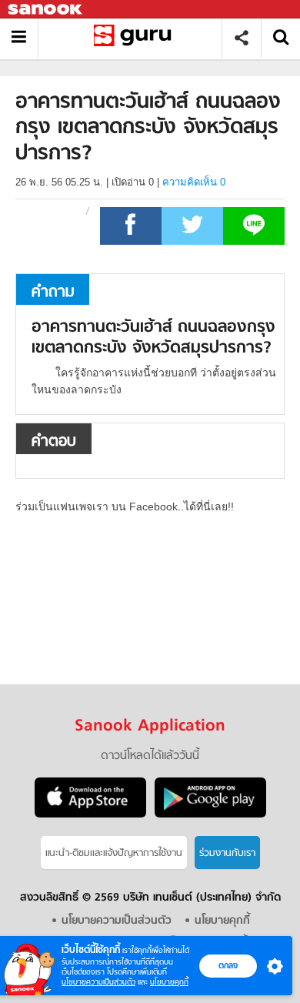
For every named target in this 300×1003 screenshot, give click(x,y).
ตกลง (228, 965)
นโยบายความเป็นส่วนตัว (98, 982)
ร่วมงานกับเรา (227, 853)
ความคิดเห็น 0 (193, 182)
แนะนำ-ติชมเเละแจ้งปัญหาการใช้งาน (113, 853)
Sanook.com (46, 9)
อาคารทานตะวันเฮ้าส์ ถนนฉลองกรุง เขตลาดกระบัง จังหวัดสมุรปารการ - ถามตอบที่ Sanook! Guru (136, 38)
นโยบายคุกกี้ (169, 982)
